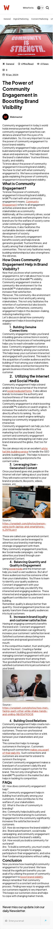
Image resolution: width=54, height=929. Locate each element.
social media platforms (19, 390)
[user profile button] (40, 7)
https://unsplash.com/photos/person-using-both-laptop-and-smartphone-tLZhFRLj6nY (24, 526)
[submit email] (45, 920)
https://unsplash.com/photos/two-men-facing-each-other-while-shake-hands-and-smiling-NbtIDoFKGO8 (25, 711)
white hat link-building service (25, 450)
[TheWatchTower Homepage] (7, 7)
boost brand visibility (31, 876)
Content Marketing (39, 19)
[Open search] (47, 8)
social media (15, 568)
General (7, 19)
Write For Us (28, 8)
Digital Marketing (20, 19)
